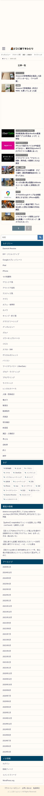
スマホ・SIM (8, 349)
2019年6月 (7, 746)
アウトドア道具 (9, 288)
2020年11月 (7, 679)
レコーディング (20, 481)
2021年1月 (7, 668)
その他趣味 (7, 276)
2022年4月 (7, 584)
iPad (4, 265)
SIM (39, 486)
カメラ (5, 310)
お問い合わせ (27, 788)
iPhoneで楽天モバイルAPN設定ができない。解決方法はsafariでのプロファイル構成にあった (28, 148)
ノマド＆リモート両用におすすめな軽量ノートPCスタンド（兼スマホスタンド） (28, 219)
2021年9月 (7, 623)
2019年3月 (7, 752)
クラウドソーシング (10, 321)
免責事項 (36, 788)
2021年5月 (7, 645)
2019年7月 (7, 740)
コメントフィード (9, 775)
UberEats (18, 472)
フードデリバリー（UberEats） (15, 366)
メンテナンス (31, 472)
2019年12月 (7, 718)
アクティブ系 (16, 54)
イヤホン (29, 468)
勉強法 (5, 405)
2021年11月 (7, 612)
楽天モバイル (35, 490)
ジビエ (5, 344)
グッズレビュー (5, 54)
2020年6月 (7, 701)
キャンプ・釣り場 (9, 316)
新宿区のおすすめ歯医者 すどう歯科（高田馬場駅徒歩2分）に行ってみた (28, 172)
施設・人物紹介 (27, 54)
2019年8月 (7, 735)
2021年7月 (7, 634)
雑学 (4, 456)
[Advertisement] (22, 22)
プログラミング (9, 377)
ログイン (6, 763)
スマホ (8, 472)
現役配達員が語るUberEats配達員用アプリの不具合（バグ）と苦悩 (28, 136)
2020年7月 (7, 696)
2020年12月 (7, 673)
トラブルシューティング (14, 477)
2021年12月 (7, 606)
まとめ (19, 468)
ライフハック (38, 54)
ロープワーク (28, 486)
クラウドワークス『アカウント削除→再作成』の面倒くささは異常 (28, 160)
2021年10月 (7, 617)
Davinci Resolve (11, 495)
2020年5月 (7, 707)
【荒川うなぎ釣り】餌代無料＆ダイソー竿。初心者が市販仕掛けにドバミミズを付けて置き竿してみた (21, 552)
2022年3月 (7, 589)
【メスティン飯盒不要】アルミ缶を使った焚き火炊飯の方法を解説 (28, 206)
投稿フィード (8, 769)
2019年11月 (7, 724)
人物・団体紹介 (9, 394)
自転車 (5, 445)
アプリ (5, 299)
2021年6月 (7, 640)
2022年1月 (7, 600)
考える (5, 439)
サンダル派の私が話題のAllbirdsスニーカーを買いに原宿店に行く (28, 185)
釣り (4, 450)
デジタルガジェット (10, 355)
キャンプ (30, 477)
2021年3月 (7, 656)
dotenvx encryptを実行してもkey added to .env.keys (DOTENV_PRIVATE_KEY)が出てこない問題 (22, 514)
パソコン (6, 360)
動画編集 (8, 468)
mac (17, 486)
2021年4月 (7, 651)
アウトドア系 (8, 282)
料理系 (5, 428)
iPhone (5, 271)
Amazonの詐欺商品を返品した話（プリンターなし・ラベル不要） (28, 78)
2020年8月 (7, 690)
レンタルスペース (9, 388)
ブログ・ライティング (11, 372)
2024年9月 (7, 578)
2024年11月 (7, 572)
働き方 (5, 400)
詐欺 (32, 481)
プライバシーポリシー (12, 788)
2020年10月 (7, 684)
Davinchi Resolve (9, 248)
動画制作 (6, 411)
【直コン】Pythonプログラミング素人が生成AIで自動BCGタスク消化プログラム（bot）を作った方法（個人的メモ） (21, 533)
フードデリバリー (11, 490)
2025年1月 (7, 567)
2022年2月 (7, 595)
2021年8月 (7, 628)
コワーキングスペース (11, 338)
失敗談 (5, 417)
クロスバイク (26, 495)
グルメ (5, 332)
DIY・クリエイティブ (11, 254)
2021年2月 (7, 662)
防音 (23, 490)
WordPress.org (8, 780)
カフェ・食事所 (9, 304)
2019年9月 (7, 729)
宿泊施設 (6, 422)
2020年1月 (7, 712)
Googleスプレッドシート (12, 260)
